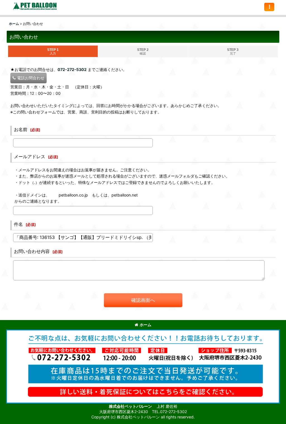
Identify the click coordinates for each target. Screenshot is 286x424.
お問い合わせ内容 (32, 251)
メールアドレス (29, 156)
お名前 (20, 129)
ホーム (145, 324)
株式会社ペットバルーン (131, 406)
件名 (18, 224)
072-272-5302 (72, 69)
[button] (269, 7)
